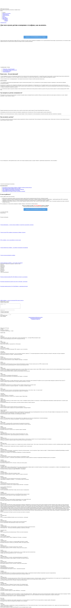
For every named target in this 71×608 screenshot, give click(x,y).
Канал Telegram (3, 316)
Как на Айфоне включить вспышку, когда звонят (11, 190)
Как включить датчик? (7, 70)
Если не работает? (6, 71)
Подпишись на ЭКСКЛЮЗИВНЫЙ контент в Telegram (35, 209)
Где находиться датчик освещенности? (10, 69)
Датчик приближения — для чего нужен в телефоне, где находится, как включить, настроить (16, 224)
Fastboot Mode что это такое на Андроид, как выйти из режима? (13, 191)
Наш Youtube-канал (3, 315)
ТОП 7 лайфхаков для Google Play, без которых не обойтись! (13, 189)
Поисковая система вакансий (35, 318)
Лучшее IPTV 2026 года (35, 319)
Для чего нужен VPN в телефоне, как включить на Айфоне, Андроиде (12, 232)
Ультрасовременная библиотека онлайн (36, 317)
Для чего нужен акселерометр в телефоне (7, 255)
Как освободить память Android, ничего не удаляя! (11, 188)
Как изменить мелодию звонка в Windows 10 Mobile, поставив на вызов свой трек (17, 187)
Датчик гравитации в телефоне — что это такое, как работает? (11, 262)
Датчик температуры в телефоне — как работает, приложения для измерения (14, 247)
